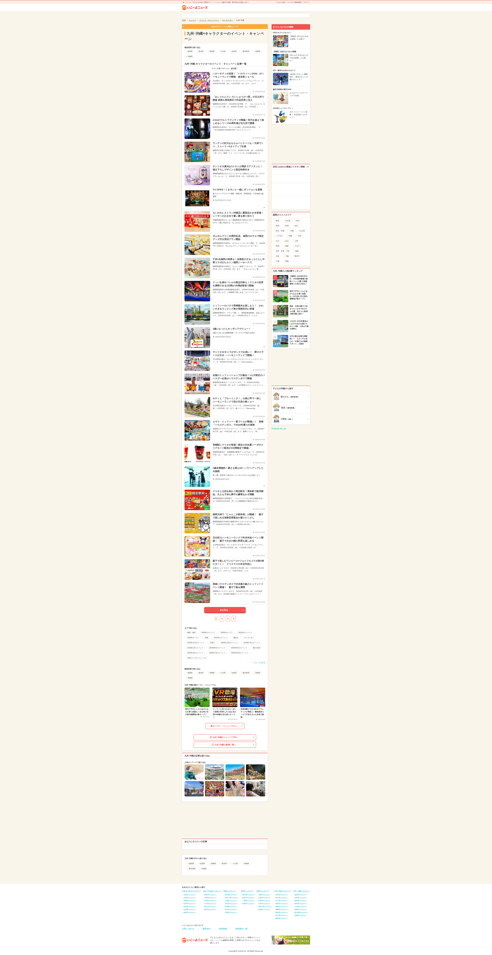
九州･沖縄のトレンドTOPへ (225, 737)
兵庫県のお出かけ (264, 901)
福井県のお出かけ (210, 909)
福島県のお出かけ (189, 912)
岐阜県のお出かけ (248, 898)
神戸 (298, 221)
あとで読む (282, 2)
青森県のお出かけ (189, 901)
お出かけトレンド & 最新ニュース (225, 27)
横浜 (277, 221)
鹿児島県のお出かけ (301, 912)
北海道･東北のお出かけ (191, 891)
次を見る (224, 610)
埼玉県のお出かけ (231, 903)
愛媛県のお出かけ (281, 909)
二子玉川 (279, 236)
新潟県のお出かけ (210, 901)
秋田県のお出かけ (189, 906)
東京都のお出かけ (231, 895)
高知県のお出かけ (281, 912)
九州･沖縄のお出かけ (301, 891)
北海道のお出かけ (189, 895)
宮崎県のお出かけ (300, 909)
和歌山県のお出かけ (265, 906)
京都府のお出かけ (264, 898)
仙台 (296, 226)
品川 (287, 241)
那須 (277, 226)
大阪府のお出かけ (264, 895)
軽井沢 (297, 256)
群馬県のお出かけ (231, 906)
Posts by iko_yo (279, 429)
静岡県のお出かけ (248, 903)
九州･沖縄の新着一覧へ (225, 745)
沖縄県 (204, 869)
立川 (277, 241)
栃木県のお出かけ (231, 909)
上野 (296, 241)
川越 (287, 256)
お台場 (302, 231)
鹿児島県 (192, 869)
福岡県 (191, 863)
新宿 (287, 226)
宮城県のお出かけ (189, 898)
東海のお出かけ (247, 891)
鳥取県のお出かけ (281, 903)
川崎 (292, 231)
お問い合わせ (188, 929)
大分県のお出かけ (300, 906)
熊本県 (224, 863)
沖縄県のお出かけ (300, 915)
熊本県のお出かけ (300, 903)
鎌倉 (287, 246)
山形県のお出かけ (189, 909)
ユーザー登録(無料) (294, 2)
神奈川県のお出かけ (232, 898)
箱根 (297, 251)
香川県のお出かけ (281, 915)
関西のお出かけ (263, 891)
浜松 (277, 256)
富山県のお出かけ (210, 906)
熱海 (277, 246)
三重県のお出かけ (248, 901)
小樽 (277, 261)
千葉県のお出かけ (231, 901)
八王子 (297, 246)
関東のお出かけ (229, 891)
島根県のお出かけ (281, 906)
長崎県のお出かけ (300, 901)
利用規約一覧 (241, 929)
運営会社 (206, 929)
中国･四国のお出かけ (282, 891)
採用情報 (223, 929)
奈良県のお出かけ (264, 903)
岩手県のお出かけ (189, 903)
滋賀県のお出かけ (264, 909)
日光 (299, 236)
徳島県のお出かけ (281, 918)
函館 (287, 261)
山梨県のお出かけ (210, 898)
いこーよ (188, 2)
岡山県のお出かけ (281, 898)
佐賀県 (202, 863)
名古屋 (287, 221)
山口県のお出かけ (281, 901)
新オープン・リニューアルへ (224, 726)
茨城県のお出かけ (231, 912)
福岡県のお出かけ (300, 895)
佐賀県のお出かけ (300, 898)
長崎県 (213, 863)
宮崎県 (246, 863)
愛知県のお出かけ (248, 895)
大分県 (235, 863)
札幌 (290, 236)
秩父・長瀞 (280, 231)
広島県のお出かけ (281, 895)
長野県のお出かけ (210, 895)
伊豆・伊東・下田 (282, 251)
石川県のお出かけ (210, 903)
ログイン (307, 2)
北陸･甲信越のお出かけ (212, 891)
